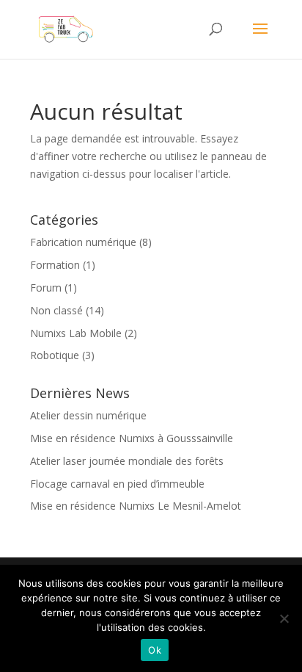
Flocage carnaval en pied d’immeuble (117, 484)
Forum (46, 288)
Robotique (54, 355)
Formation (55, 265)
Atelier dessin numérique (88, 415)
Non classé (56, 310)
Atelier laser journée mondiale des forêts (127, 461)
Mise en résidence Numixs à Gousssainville (131, 438)
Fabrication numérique (83, 242)
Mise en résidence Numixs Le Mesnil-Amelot (135, 506)
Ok (154, 650)
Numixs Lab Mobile (76, 333)
